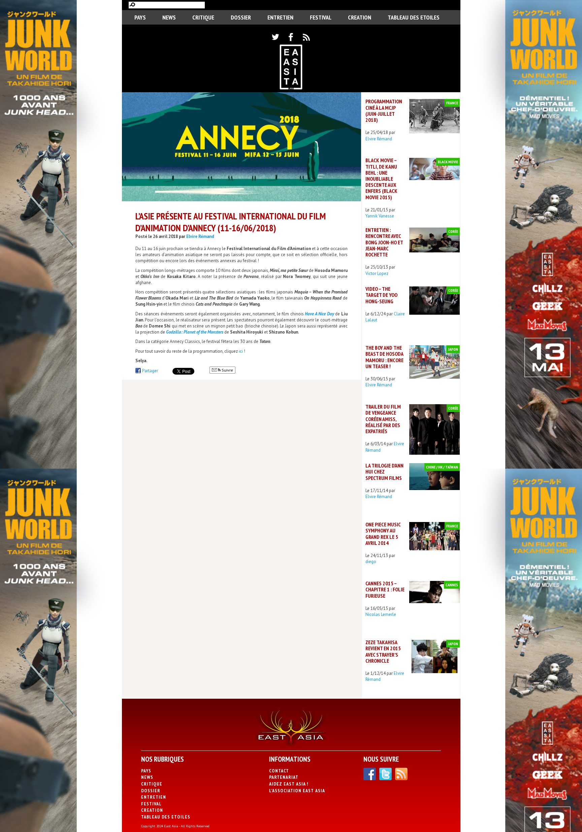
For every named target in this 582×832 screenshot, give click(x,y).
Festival (320, 17)
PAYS (140, 17)
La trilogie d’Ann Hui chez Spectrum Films (384, 471)
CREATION (359, 17)
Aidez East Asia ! (288, 784)
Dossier (241, 17)
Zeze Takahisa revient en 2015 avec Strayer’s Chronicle (383, 651)
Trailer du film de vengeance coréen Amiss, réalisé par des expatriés (383, 419)
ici (241, 351)
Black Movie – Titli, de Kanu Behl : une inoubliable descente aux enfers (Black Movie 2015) (381, 178)
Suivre (227, 370)
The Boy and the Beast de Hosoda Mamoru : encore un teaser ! (384, 357)
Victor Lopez (376, 273)
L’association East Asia (297, 791)
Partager (150, 371)
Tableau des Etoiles (414, 17)
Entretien (280, 17)
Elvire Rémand (200, 236)
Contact (279, 771)
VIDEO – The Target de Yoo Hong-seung (381, 294)
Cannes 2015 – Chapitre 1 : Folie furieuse (385, 589)
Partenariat (283, 777)
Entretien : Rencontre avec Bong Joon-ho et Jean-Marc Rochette (384, 242)
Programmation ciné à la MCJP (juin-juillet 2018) (383, 110)
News (169, 17)
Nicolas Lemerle (380, 614)
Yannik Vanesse (379, 216)
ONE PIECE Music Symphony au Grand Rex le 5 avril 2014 (382, 533)
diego (370, 561)
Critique (203, 17)
